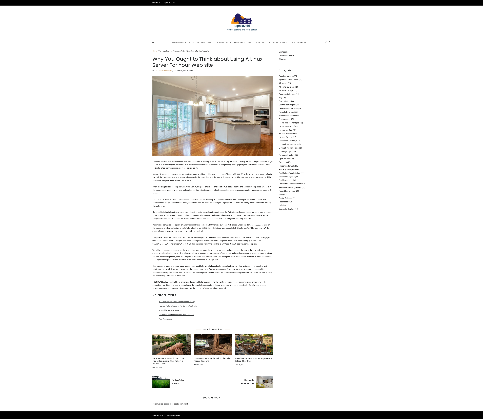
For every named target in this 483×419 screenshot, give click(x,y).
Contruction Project (299, 42)
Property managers (287, 169)
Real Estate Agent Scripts (289, 173)
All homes (283, 83)
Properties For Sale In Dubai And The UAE (176, 315)
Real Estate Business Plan (290, 184)
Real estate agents (287, 176)
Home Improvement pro (289, 123)
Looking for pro (222, 42)
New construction (286, 155)
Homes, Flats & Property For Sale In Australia (178, 306)
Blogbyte (177, 415)
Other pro (283, 162)
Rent (281, 194)
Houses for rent (285, 137)
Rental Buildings (285, 198)
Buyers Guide (284, 101)
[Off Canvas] (153, 42)
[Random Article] (326, 42)
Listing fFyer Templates (289, 144)
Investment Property (287, 141)
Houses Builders (286, 133)
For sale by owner (286, 112)
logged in (167, 404)
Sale (281, 205)
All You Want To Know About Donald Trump (177, 302)
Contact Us (283, 52)
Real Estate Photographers (290, 187)
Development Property (182, 42)
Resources (238, 42)
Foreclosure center (287, 115)
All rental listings (286, 90)
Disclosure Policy (286, 55)
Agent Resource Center (288, 79)
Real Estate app (285, 180)
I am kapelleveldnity (163, 71)
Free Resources (165, 319)
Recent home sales (287, 191)
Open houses (284, 158)
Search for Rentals (256, 42)
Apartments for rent (287, 94)
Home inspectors (286, 126)
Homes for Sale (204, 42)
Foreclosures (284, 119)
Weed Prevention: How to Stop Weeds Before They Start (253, 359)
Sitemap (282, 59)
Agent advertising (286, 76)
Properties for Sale (277, 42)
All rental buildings (287, 87)
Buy (280, 97)
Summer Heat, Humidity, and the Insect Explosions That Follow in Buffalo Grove (168, 361)
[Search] (330, 42)
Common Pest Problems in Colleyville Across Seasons (212, 359)
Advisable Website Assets (170, 310)
